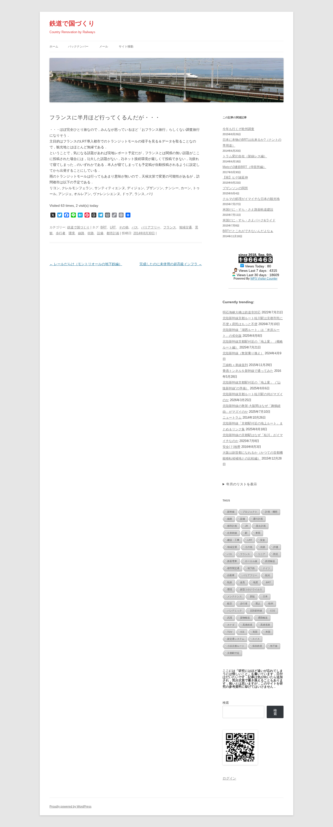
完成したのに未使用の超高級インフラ (170, 264)
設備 (100, 233)
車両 (257, 533)
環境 (72, 233)
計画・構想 (271, 511)
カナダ (231, 624)
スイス (256, 639)
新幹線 (231, 511)
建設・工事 (233, 540)
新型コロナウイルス (251, 589)
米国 (267, 631)
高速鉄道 (247, 624)
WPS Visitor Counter (263, 278)
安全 (262, 540)
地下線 (273, 646)
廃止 (257, 603)
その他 (123, 227)
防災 (275, 554)
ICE (242, 631)
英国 (255, 631)
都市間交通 (233, 568)
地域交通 (185, 227)
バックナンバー (78, 46)
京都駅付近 (233, 653)
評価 (275, 547)
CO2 (272, 610)
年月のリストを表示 (241, 484)
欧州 (270, 603)
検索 (226, 703)
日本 (265, 596)
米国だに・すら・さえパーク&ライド (249, 220)
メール (103, 46)
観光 (267, 575)
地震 (255, 582)
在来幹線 (232, 533)
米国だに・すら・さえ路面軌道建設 (248, 209)
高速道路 (265, 624)
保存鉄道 (257, 646)
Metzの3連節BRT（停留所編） (244, 167)
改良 (242, 582)
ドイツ (266, 568)
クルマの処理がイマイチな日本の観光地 (251, 199)
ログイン (229, 778)
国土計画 (261, 526)
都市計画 (113, 233)
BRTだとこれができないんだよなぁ (248, 231)
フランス (169, 227)
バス (135, 227)
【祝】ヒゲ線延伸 (235, 177)
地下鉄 (251, 568)
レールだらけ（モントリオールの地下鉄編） (85, 264)
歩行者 (60, 233)
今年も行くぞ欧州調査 (238, 129)
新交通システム (235, 639)
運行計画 (258, 518)
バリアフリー (150, 227)
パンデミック (234, 610)
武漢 (229, 617)
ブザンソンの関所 (235, 188)
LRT (113, 227)
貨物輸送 (245, 617)
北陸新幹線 (256, 610)
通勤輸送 (263, 617)
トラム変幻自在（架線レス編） (245, 156)
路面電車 (232, 561)
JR (246, 526)
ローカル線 (251, 561)
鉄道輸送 (270, 561)
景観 (252, 596)
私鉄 (229, 582)
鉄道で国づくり (72, 23)
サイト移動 (126, 46)
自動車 (231, 575)
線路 (81, 233)
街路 (91, 233)
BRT (103, 227)
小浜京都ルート (235, 646)
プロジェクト (250, 511)
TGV (229, 631)
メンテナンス (234, 596)
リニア (261, 554)
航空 (229, 603)
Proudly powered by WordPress (70, 806)
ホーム (53, 46)
